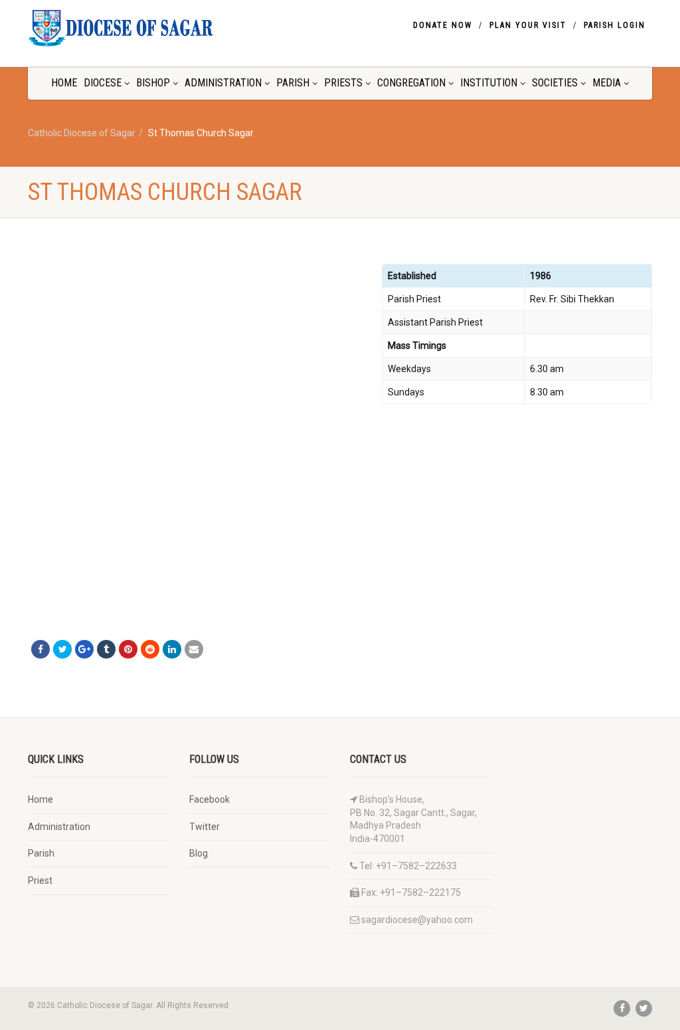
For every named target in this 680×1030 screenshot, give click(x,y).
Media (606, 82)
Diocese (103, 82)
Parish (292, 82)
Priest (40, 880)
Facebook (209, 799)
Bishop (153, 82)
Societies (555, 82)
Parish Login (614, 25)
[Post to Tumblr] (106, 649)
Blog (198, 853)
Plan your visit (527, 25)
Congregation (411, 82)
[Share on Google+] (84, 649)
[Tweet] (62, 649)
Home (64, 82)
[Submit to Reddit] (150, 649)
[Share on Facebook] (40, 649)
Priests (343, 82)
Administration (223, 82)
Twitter (204, 826)
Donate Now (442, 25)
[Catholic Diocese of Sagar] (125, 28)
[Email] (194, 649)
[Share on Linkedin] (172, 649)
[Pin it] (128, 649)
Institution (488, 82)
